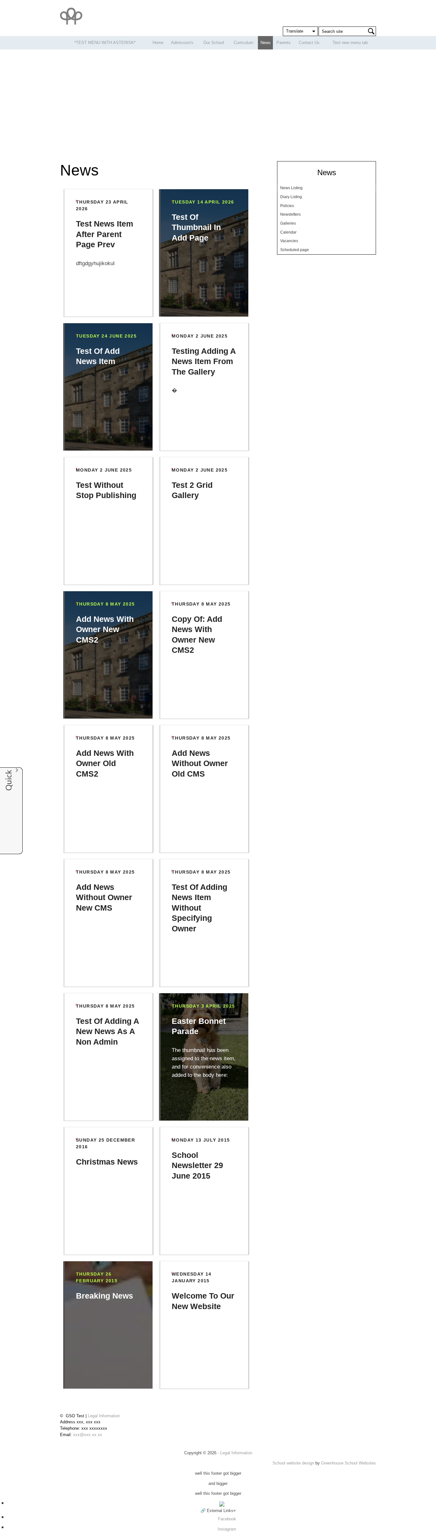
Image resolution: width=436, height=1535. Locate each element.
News (265, 42)
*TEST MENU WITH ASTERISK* (105, 42)
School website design (293, 1463)
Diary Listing (291, 197)
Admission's (182, 42)
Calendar (288, 232)
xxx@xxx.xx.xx (87, 1434)
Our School (213, 42)
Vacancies (289, 241)
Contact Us (309, 42)
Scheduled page (294, 250)
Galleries (288, 223)
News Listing (291, 188)
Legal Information (104, 1415)
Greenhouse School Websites (348, 1463)
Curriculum (243, 42)
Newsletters (290, 214)
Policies (287, 206)
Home (158, 42)
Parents (283, 42)
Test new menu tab (350, 42)
